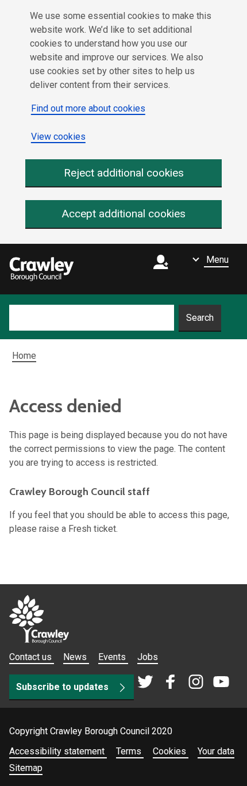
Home (24, 355)
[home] (41, 269)
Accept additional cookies (124, 213)
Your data (216, 751)
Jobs (147, 656)
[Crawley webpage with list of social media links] (183, 682)
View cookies (58, 136)
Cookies (170, 751)
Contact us (31, 656)
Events (113, 656)
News (76, 656)
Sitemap (26, 767)
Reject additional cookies (124, 172)
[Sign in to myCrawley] (163, 269)
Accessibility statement (58, 751)
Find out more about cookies (88, 108)
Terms (130, 751)
